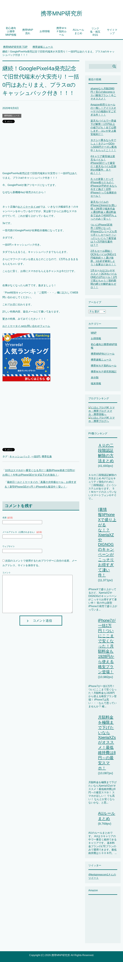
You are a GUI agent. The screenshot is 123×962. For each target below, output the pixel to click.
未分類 (94, 377)
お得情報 (45, 31)
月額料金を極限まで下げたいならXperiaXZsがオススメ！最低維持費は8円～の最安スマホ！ (107, 742)
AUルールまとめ (78, 31)
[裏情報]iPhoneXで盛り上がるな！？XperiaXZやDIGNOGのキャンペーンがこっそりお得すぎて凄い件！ (107, 542)
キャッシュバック (19, 456)
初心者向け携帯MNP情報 (10, 31)
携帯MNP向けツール (103, 353)
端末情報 (96, 383)
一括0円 (35, 456)
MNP (94, 332)
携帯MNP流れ (27, 31)
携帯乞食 (47, 456)
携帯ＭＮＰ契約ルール (61, 31)
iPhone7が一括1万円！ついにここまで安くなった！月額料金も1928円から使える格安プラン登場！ (107, 646)
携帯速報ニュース (12, 116)
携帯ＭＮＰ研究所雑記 (103, 371)
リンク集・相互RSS (95, 31)
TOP (15, 47)
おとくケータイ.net (29, 206)
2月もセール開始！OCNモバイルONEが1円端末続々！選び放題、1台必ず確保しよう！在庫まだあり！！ (103, 258)
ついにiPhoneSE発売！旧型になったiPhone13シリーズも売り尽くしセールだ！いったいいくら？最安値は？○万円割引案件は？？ (103, 234)
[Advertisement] (40, 148)
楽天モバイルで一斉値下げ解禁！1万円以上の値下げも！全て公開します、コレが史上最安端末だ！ (103, 127)
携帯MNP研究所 (61, 13)
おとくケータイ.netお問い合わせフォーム (26, 326)
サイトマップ (112, 31)
